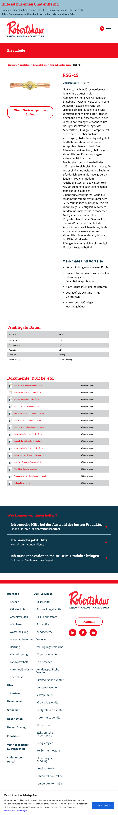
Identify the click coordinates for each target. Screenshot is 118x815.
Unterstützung (16, 727)
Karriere (15, 693)
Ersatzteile (14, 736)
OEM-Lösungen (43, 594)
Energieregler (44, 743)
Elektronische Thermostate (44, 734)
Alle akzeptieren (103, 805)
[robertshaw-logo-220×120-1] (26, 29)
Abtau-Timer (44, 725)
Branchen (13, 594)
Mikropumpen (45, 695)
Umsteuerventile (46, 688)
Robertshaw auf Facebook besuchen (82, 632)
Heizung (15, 647)
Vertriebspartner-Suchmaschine (18, 747)
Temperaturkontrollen (49, 784)
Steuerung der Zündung (45, 759)
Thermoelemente (47, 655)
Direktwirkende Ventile (50, 680)
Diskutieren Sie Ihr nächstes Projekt (55, 557)
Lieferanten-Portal (15, 760)
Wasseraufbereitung (20, 639)
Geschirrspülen (19, 617)
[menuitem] (102, 28)
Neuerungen (14, 701)
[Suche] (102, 28)
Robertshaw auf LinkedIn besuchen (72, 632)
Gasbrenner (43, 602)
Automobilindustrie (20, 670)
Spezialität (16, 677)
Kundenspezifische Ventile (47, 671)
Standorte (13, 710)
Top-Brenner (44, 662)
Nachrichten (15, 719)
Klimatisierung (19, 655)
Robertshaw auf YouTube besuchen (93, 632)
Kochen (14, 602)
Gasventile (42, 624)
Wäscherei (16, 624)
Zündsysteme (44, 632)
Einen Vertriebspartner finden (30, 112)
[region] (59, 803)
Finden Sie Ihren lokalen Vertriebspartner (56, 526)
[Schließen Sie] (115, 793)
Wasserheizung (19, 632)
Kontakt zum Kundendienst (29, 542)
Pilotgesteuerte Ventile (50, 710)
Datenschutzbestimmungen (15, 810)
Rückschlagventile (47, 703)
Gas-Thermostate (46, 617)
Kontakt (89, 621)
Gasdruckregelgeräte (48, 609)
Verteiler (41, 639)
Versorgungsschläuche (49, 647)
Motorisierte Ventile (48, 718)
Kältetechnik (17, 609)
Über (10, 685)
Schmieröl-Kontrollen (49, 776)
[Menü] (107, 28)
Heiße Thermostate (48, 751)
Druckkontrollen (46, 769)
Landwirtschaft (19, 662)
